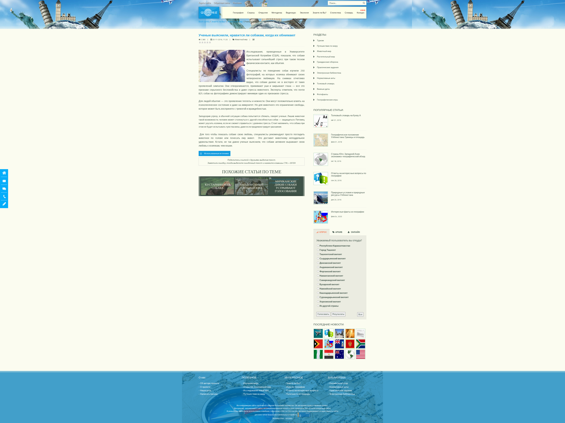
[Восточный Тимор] (318, 344)
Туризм (320, 40)
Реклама (237, 3)
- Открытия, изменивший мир (256, 387)
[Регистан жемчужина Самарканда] (339, 333)
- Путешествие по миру (253, 394)
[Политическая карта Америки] (350, 354)
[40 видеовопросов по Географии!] (329, 333)
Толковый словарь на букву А (346, 115)
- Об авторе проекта (209, 383)
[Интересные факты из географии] (329, 344)
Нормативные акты (326, 78)
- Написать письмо (208, 394)
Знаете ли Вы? (319, 12)
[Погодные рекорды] (350, 333)
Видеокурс (291, 12)
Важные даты (323, 88)
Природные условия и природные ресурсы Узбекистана (348, 194)
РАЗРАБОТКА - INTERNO (282, 418)
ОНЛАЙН (355, 232)
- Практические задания (340, 390)
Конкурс (361, 11)
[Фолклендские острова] (339, 344)
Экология (304, 12)
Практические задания (328, 67)
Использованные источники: (216, 153)
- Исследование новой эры (255, 390)
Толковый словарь (325, 83)
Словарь (349, 12)
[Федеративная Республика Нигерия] (318, 354)
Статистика (335, 12)
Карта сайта (205, 3)
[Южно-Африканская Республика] (360, 344)
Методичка (277, 12)
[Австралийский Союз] (339, 354)
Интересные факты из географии (347, 211)
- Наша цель (205, 390)
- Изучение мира (250, 383)
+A (245, 3)
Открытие (263, 12)
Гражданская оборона (327, 61)
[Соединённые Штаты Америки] (360, 354)
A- (255, 3)
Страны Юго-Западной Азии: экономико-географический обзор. (348, 155)
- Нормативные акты (338, 387)
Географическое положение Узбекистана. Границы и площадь (348, 136)
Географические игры (327, 99)
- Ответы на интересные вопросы (301, 390)
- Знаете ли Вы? (293, 383)
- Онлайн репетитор (338, 383)
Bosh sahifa (204, 21)
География (238, 12)
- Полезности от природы (297, 394)
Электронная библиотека (329, 72)
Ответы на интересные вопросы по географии (348, 174)
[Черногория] (350, 344)
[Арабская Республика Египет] (329, 354)
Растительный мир (326, 56)
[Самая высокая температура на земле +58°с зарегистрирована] (360, 333)
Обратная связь (222, 3)
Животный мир (235, 21)
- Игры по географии (295, 387)
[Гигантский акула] (318, 333)
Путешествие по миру (327, 45)
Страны (251, 12)
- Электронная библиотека (341, 394)
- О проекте (204, 387)
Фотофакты (322, 94)
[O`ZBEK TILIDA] (265, 3)
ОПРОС (323, 232)
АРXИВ (338, 232)
